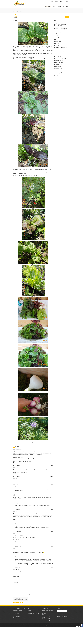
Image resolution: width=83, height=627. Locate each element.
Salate (55, 70)
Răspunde (51, 465)
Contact (67, 6)
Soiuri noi (56, 73)
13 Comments (15, 20)
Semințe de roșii (47, 6)
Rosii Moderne (57, 66)
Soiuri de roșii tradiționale (59, 72)
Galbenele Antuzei (45, 614)
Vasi (16, 511)
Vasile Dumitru (18, 569)
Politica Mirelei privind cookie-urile (33, 613)
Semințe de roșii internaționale (18, 612)
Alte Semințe (53, 6)
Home (14, 11)
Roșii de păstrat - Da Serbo (59, 58)
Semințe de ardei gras (16, 617)
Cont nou (60, 1)
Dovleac (55, 45)
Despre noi (59, 6)
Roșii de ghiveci (57, 56)
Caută (67, 16)
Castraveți (56, 43)
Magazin (51, 1)
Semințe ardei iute (16, 614)
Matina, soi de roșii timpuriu (46, 620)
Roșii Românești (57, 68)
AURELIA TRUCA (18, 495)
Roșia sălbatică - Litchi (58, 51)
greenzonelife (18, 548)
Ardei (55, 35)
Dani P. (17, 533)
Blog (63, 6)
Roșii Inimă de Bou (57, 62)
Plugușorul (44, 613)
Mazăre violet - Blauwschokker (60, 47)
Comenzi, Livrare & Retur (32, 612)
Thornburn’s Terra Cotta (46, 618)
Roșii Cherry (56, 54)
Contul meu (56, 1)
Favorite (67, 1)
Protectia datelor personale (32, 614)
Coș (63, 1)
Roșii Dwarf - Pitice (57, 60)
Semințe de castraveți (16, 616)
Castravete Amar (57, 41)
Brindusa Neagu (18, 478)
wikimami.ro (59, 616)
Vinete (55, 75)
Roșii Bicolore (56, 53)
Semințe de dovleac (16, 613)
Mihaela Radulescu (19, 449)
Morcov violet (56, 49)
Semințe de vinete (16, 619)
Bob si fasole (56, 39)
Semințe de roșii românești (17, 610)
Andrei (17, 467)
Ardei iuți (56, 37)
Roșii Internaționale (58, 64)
